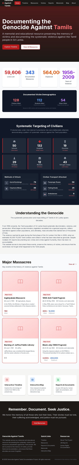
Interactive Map (46, 451)
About (74, 3)
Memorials (59, 3)
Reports (51, 3)
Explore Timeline (11, 47)
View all (71, 264)
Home (17, 3)
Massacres (34, 3)
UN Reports (64, 443)
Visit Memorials (39, 423)
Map (67, 3)
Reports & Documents (48, 445)
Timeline (25, 3)
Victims (43, 3)
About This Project (66, 440)
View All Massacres (30, 47)
